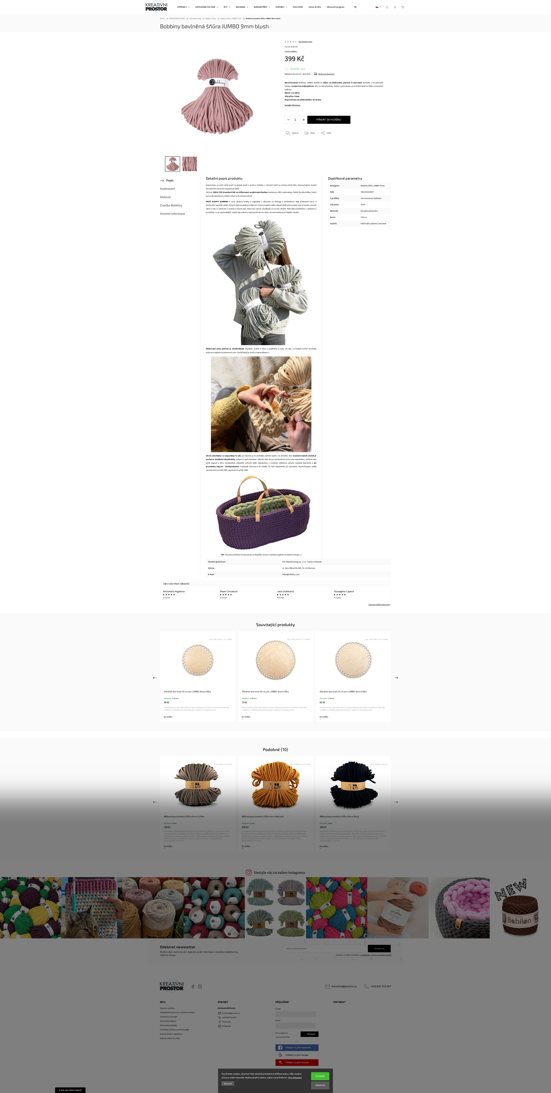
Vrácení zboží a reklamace (171, 1034)
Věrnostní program (168, 1021)
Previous (155, 678)
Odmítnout (320, 1085)
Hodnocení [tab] (167, 188)
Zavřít (377, 142)
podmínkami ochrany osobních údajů (375, 955)
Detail (166, 846)
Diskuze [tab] (165, 197)
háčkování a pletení (369, 223)
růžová (364, 217)
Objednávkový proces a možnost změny (177, 1012)
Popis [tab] (170, 180)
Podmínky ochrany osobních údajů (174, 1029)
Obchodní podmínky (168, 1025)
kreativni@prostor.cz (344, 986)
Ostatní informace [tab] (172, 213)
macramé (382, 223)
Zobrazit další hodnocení (379, 604)
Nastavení (228, 1084)
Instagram (200, 986)
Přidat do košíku (328, 119)
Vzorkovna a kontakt (168, 1016)
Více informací (295, 1077)
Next (397, 678)
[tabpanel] (275, 676)
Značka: (291, 51)
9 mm (363, 204)
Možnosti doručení (326, 74)
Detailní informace (292, 105)
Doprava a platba (167, 1008)
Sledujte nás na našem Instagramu (279, 872)
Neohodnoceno (305, 42)
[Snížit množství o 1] (288, 120)
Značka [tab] (171, 205)
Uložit (291, 147)
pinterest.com (230, 352)
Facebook (193, 986)
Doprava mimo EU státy (170, 1038)
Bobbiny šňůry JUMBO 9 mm (373, 185)
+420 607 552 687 (381, 986)
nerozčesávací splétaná (371, 198)
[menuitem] (183, 7)
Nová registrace (282, 1033)
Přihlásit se (379, 948)
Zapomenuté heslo (283, 1037)
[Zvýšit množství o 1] (303, 120)
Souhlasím (320, 1076)
